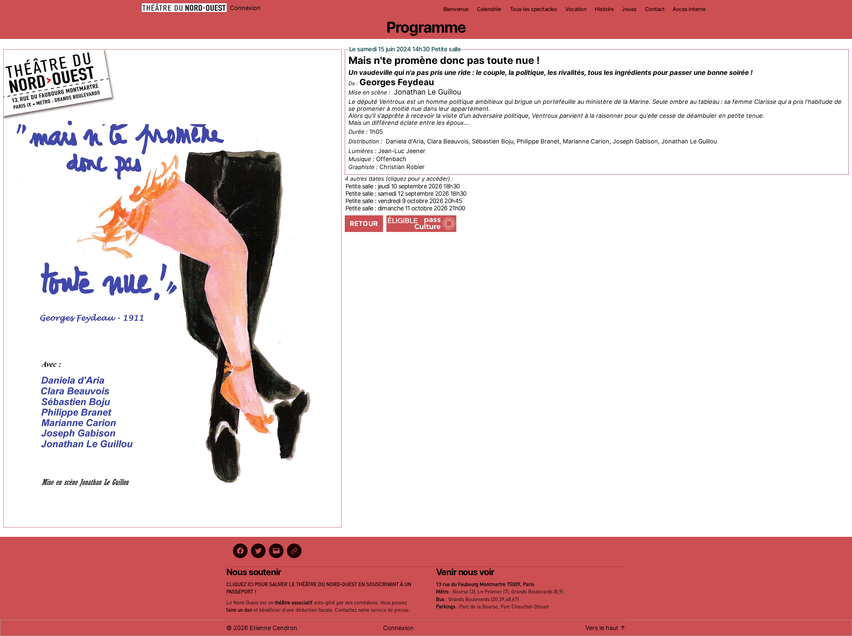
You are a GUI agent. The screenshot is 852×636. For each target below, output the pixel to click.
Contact (655, 9)
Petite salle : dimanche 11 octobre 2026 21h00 (405, 208)
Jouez (629, 9)
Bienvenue (456, 9)
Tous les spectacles (533, 9)
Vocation (575, 9)
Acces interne (689, 9)
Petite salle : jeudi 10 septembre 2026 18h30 (402, 186)
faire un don (239, 610)
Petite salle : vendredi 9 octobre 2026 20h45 (403, 200)
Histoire (604, 9)
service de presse (390, 610)
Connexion (245, 7)
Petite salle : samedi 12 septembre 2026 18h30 (406, 193)
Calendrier (489, 9)
